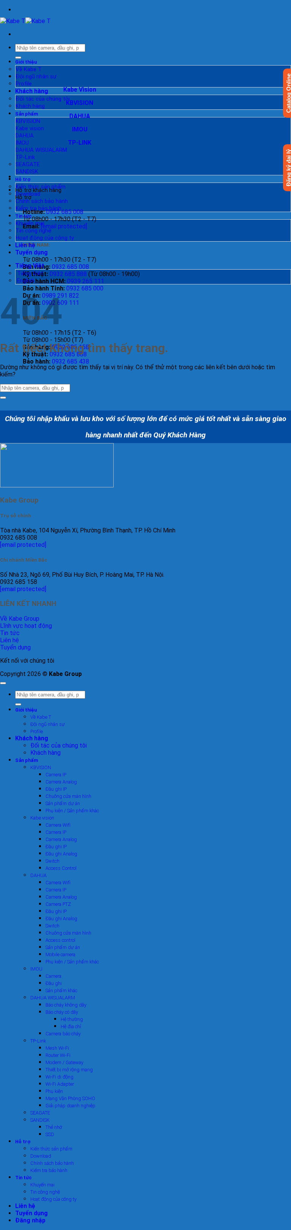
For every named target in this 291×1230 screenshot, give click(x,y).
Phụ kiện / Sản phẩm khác (72, 810)
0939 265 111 (85, 281)
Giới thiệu (26, 62)
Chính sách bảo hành (42, 201)
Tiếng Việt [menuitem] (29, 273)
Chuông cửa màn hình (68, 796)
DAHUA (25, 135)
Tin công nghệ (34, 230)
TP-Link (25, 157)
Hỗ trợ (22, 179)
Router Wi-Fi (57, 1055)
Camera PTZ (58, 904)
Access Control (61, 868)
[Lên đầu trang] (3, 683)
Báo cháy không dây (65, 1005)
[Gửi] (18, 57)
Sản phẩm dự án (62, 803)
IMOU (22, 142)
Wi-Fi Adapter (59, 1084)
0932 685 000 (84, 288)
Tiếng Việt (30, 265)
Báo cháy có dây (61, 1012)
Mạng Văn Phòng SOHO (70, 1098)
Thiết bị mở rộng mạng (69, 1069)
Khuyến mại (30, 223)
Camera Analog (61, 782)
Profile (24, 83)
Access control (60, 940)
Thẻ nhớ (53, 1127)
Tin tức (23, 216)
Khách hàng (31, 91)
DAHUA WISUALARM (41, 150)
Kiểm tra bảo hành (38, 208)
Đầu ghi (53, 983)
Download (28, 193)
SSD (49, 1134)
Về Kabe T (29, 69)
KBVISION (28, 121)
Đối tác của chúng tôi (43, 98)
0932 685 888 (68, 274)
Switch (52, 861)
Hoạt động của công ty (45, 237)
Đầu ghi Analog (61, 854)
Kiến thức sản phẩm (41, 186)
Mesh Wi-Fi (57, 1048)
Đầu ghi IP (56, 789)
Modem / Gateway (64, 1062)
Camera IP (55, 774)
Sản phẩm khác (61, 990)
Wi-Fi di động (59, 1077)
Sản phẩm (26, 114)
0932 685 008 (64, 211)
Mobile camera (60, 954)
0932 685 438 (70, 361)
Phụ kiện (54, 1091)
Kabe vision (30, 128)
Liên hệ (25, 245)
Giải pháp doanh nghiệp (70, 1105)
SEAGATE (28, 164)
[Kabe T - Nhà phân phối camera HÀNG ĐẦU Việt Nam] (25, 21)
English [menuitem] (25, 280)
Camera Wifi (57, 825)
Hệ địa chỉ (71, 1026)
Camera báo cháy (63, 1033)
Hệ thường (72, 1019)
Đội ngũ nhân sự (36, 76)
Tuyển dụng (31, 252)
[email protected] (23, 544)
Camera (53, 976)
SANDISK (27, 171)
